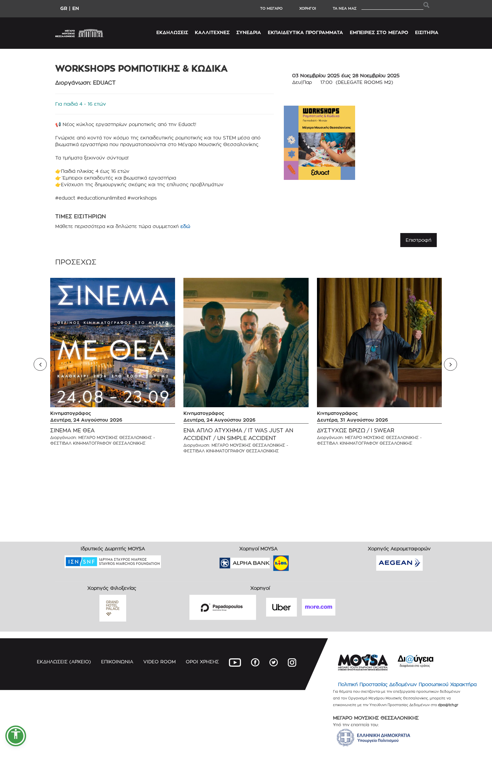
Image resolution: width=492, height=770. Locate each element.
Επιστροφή (418, 239)
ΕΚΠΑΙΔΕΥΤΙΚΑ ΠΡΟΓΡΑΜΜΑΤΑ (305, 32)
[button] (16, 736)
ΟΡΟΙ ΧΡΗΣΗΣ (202, 661)
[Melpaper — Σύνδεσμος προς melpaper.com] (300, 560)
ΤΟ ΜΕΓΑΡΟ (271, 8)
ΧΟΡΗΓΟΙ (307, 8)
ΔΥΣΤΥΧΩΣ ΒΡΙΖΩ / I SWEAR (355, 430)
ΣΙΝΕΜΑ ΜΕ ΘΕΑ (72, 430)
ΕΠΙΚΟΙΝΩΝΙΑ (117, 661)
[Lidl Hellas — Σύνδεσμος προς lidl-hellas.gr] (271, 560)
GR (63, 8)
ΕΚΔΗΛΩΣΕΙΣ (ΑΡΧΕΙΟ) (64, 661)
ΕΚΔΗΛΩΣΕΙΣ (172, 32)
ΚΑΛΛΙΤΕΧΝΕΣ (212, 32)
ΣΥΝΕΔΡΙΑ (248, 32)
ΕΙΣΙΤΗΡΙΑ (426, 32)
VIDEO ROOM (159, 661)
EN (75, 8)
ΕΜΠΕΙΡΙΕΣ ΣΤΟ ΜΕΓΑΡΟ (379, 32)
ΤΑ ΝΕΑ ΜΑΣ (344, 8)
